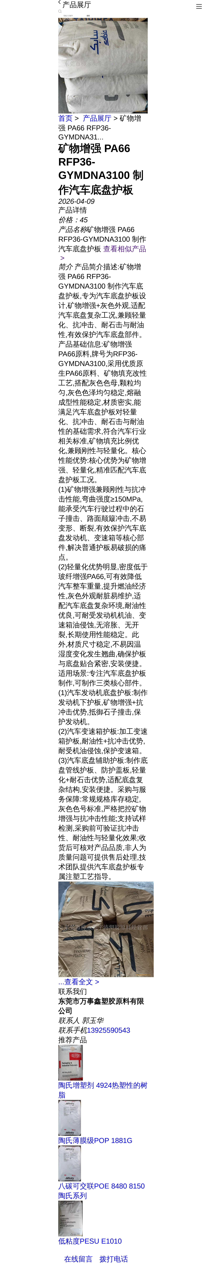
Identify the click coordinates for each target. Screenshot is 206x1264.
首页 (65, 118)
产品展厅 (97, 118)
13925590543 (108, 1030)
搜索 (88, 16)
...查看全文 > (78, 982)
